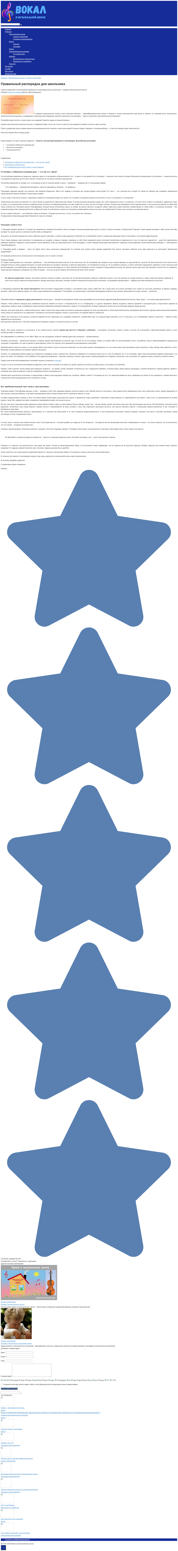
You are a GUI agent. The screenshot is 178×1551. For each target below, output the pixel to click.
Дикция (16, 44)
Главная (8, 29)
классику (57, 360)
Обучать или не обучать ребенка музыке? (17, 1458)
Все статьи (9, 71)
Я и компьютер (19, 54)
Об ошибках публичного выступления (15, 1533)
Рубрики (8, 32)
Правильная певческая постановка (14, 1415)
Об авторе (9, 66)
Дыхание (16, 47)
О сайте (8, 69)
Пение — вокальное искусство (12, 1408)
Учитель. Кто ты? (7, 1443)
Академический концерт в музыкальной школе (19, 1474)
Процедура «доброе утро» (15, 165)
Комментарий (6, 1376)
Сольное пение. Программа (11, 1429)
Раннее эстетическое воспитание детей (16, 1344)
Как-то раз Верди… (8, 1505)
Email (3, 1357)
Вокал (11, 42)
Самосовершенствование (19, 52)
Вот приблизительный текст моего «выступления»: (24, 167)
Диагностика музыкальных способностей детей (19, 1490)
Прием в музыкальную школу (12, 1304)
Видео (11, 49)
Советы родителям (20, 37)
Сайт (2, 1361)
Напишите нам (10, 74)
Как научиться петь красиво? (12, 1519)
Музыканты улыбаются (22, 61)
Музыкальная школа (17, 34)
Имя (3, 1353)
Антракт (12, 56)
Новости (12, 64)
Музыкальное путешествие (24, 59)
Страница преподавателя (22, 39)
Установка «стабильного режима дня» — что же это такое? (27, 162)
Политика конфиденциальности (17, 1540)
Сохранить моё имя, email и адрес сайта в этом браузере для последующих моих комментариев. (40, 1384)
